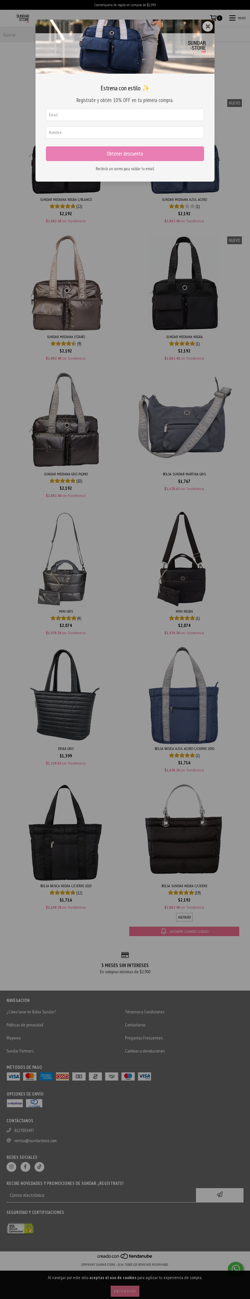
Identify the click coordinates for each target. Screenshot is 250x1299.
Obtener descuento (125, 153)
